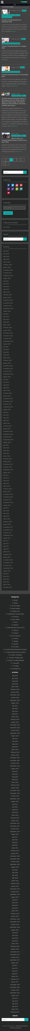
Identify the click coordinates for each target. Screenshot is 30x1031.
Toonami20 (16, 663)
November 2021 (8, 401)
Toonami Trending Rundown (10, 15)
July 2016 (6, 573)
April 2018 (6, 516)
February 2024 (7, 327)
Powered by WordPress (22, 1026)
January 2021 (7, 428)
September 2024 (8, 308)
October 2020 (7, 437)
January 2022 (7, 396)
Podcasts (16, 633)
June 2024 (6, 316)
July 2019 (6, 475)
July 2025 (6, 281)
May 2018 (6, 513)
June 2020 (6, 448)
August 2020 (7, 442)
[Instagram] (17, 184)
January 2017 (7, 557)
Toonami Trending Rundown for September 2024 (11, 21)
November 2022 (8, 368)
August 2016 (7, 571)
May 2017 (6, 546)
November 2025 (8, 270)
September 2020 (8, 439)
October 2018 (7, 500)
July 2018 (6, 508)
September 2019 (8, 469)
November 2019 (8, 464)
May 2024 (6, 319)
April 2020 (6, 453)
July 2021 (6, 412)
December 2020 (8, 431)
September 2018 (8, 502)
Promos (16, 638)
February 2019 (7, 489)
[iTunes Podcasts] (8, 188)
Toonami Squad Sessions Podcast (16, 652)
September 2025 (8, 275)
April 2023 (6, 355)
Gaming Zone (16, 611)
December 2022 (8, 366)
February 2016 (7, 587)
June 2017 (6, 543)
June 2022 (6, 382)
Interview (16, 616)
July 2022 (6, 379)
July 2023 (6, 346)
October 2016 (7, 565)
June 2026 (6, 254)
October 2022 (7, 371)
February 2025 (7, 294)
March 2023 (6, 357)
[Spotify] (17, 188)
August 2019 (7, 472)
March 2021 (6, 423)
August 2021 (7, 409)
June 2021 (6, 415)
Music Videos (16, 619)
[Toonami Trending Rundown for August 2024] (6, 40)
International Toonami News (16, 614)
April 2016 (6, 582)
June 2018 (6, 511)
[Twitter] (13, 184)
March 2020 (6, 456)
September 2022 (8, 374)
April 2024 (6, 322)
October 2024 (7, 305)
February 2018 (7, 521)
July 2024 (6, 314)
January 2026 (7, 267)
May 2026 (6, 256)
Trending (15, 666)
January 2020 (7, 461)
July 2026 (6, 251)
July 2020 (6, 445)
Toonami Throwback (16, 655)
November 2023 (8, 336)
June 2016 (6, 576)
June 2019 (6, 478)
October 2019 (7, 467)
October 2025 (7, 273)
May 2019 (6, 480)
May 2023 (6, 352)
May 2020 (6, 450)
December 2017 (8, 527)
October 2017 (7, 532)
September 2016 (8, 568)
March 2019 (6, 486)
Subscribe (8, 213)
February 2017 (7, 554)
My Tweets (6, 227)
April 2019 (6, 483)
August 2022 (7, 377)
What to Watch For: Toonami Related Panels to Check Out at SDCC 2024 (14, 140)
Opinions (15, 625)
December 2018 (8, 494)
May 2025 (6, 286)
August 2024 (7, 311)
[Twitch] (13, 188)
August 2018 (7, 505)
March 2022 (6, 390)
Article (16, 600)
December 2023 (8, 333)
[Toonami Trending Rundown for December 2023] (6, 68)
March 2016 (6, 584)
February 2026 (7, 264)
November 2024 (8, 303)
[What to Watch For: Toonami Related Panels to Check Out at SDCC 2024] (6, 135)
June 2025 (6, 284)
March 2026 (6, 262)
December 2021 (8, 398)
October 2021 (7, 404)
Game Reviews (16, 608)
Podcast (16, 630)
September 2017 (8, 535)
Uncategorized (6, 17)
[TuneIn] (21, 188)
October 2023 (7, 338)
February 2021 (7, 426)
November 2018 (8, 497)
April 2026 (6, 259)
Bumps (16, 603)
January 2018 (7, 524)
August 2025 (7, 278)
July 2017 (6, 541)
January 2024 (7, 330)
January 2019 (7, 491)
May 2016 (6, 579)
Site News (16, 647)
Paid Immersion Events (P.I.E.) (15, 627)
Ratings (16, 641)
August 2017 (7, 538)
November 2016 (8, 562)
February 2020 (7, 459)
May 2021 (6, 418)
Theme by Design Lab (15, 1028)
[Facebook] (8, 184)
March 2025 (6, 292)
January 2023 (7, 363)
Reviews (15, 644)
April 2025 (6, 289)
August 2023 (7, 344)
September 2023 (8, 341)
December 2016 (8, 560)
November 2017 (8, 530)
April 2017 (6, 549)
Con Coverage (16, 95)
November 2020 (8, 434)
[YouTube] (21, 184)
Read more (13, 31)
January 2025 (7, 297)
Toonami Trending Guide (16, 657)
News (23, 10)
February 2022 (7, 393)
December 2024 (8, 300)
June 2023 (6, 349)
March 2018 (6, 519)
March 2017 (6, 551)
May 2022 (6, 385)
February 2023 (7, 360)
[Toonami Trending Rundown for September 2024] (6, 12)
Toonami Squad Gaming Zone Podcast (16, 649)
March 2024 (6, 325)
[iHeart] (8, 192)
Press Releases (15, 636)
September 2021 (8, 407)
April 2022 (6, 387)
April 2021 (6, 420)
